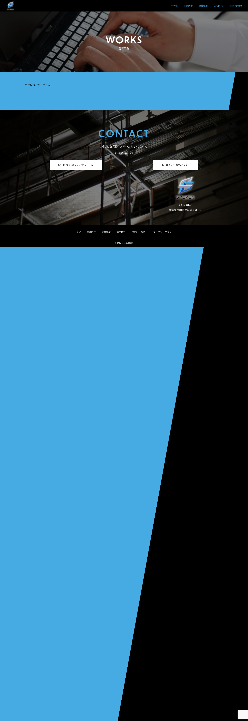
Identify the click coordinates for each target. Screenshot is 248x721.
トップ (77, 232)
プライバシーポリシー (162, 232)
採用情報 (218, 5)
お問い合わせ (235, 5)
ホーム (174, 5)
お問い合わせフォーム (78, 165)
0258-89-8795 (178, 165)
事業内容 (188, 5)
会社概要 (203, 5)
